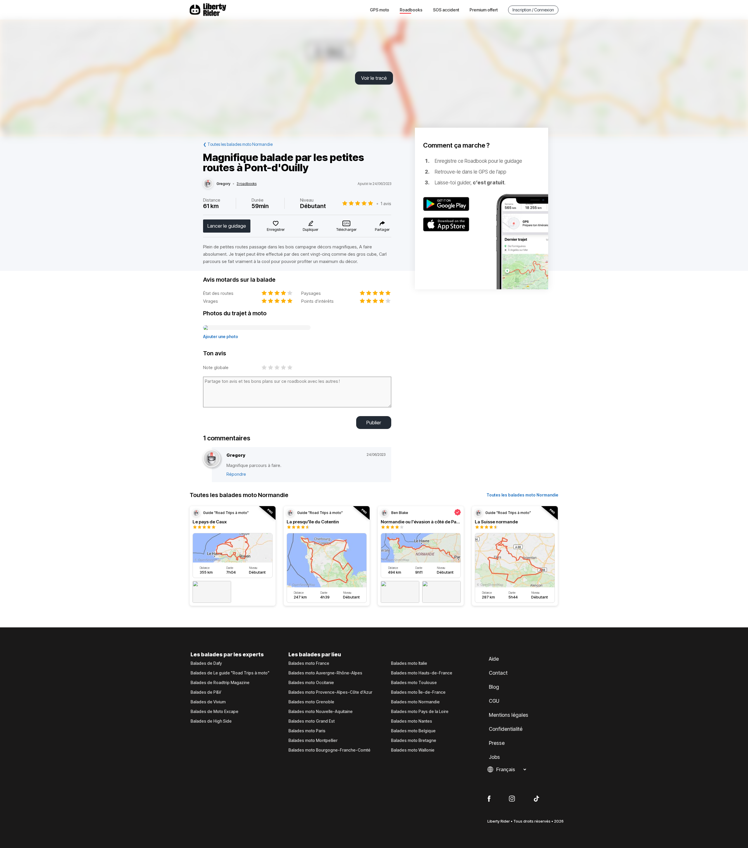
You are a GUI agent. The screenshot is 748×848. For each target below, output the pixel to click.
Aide (494, 659)
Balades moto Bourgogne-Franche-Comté (329, 750)
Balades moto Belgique (413, 731)
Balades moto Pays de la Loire (420, 711)
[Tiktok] (536, 798)
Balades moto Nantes (411, 721)
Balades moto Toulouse (414, 683)
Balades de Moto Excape (214, 711)
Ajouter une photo (220, 336)
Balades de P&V (206, 692)
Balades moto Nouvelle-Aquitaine (320, 711)
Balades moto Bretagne (413, 740)
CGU (494, 701)
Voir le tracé (374, 78)
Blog (494, 687)
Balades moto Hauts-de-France (421, 673)
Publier (373, 422)
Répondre (236, 474)
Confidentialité (505, 729)
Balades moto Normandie (415, 702)
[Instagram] (512, 798)
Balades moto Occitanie (311, 683)
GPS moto (379, 9)
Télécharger (346, 229)
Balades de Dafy (206, 663)
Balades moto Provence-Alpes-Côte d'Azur (330, 692)
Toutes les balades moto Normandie (522, 494)
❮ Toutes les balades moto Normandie (238, 144)
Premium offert (484, 9)
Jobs (494, 757)
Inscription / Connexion (533, 9)
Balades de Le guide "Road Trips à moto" (230, 673)
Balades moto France (308, 663)
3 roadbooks (247, 184)
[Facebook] (489, 798)
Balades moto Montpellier (312, 740)
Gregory (223, 184)
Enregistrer (276, 229)
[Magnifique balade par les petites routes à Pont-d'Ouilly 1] (257, 327)
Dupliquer (310, 229)
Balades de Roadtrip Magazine (220, 683)
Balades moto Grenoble (311, 702)
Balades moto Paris (306, 731)
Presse (497, 743)
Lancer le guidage (226, 226)
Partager (382, 229)
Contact (498, 673)
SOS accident (446, 9)
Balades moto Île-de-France (418, 692)
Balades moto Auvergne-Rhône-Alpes (325, 673)
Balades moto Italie (409, 663)
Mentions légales (508, 715)
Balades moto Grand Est (311, 721)
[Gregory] (208, 184)
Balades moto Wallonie (412, 750)
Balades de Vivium (208, 702)
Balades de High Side (211, 721)
